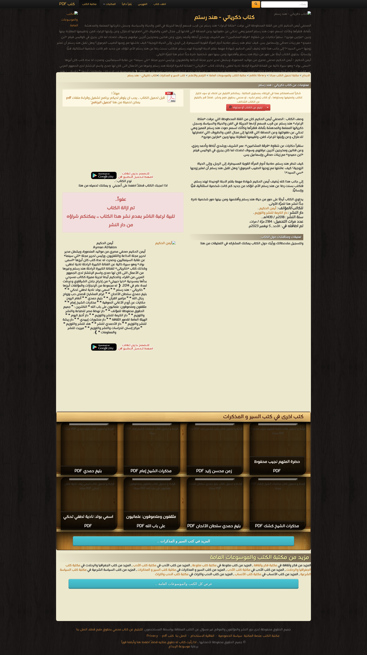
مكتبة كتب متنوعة (204, 565)
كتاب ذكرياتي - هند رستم (142, 75)
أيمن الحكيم (267, 208)
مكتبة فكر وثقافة (265, 565)
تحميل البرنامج (101, 102)
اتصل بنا (180, 636)
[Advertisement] (123, 140)
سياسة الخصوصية (230, 636)
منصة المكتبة (252, 636)
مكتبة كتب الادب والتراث (171, 574)
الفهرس (142, 4)
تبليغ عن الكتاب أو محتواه (247, 107)
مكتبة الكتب (89, 4)
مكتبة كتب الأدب (144, 565)
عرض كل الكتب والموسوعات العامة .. (183, 584)
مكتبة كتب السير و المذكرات (157, 570)
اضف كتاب (160, 4)
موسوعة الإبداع (179, 646)
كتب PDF (67, 4)
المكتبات (110, 4)
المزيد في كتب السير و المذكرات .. (183, 541)
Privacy (152, 636)
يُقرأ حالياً (127, 4)
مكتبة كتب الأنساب (248, 574)
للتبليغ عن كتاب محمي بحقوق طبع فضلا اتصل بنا (109, 629)
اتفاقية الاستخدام (202, 636)
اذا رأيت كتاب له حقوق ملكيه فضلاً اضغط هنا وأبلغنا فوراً (158, 642)
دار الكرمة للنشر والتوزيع (271, 213)
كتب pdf (168, 636)
